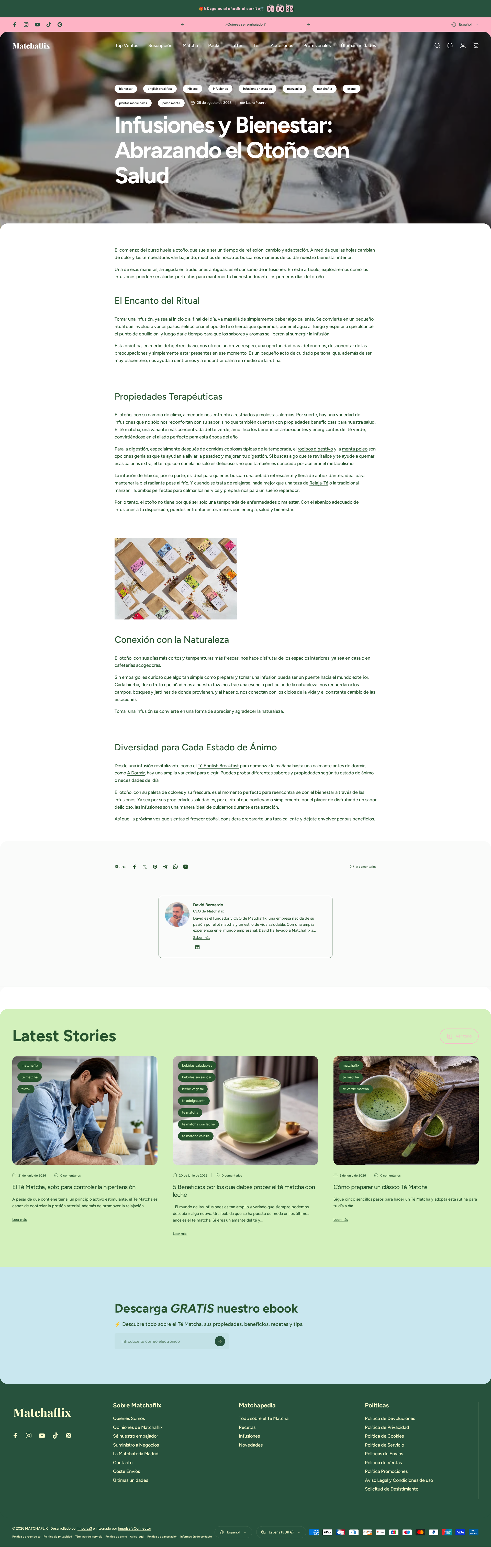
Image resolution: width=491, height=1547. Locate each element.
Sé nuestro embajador (135, 1436)
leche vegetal (193, 1089)
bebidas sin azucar (196, 1077)
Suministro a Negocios (136, 1445)
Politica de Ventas (383, 1462)
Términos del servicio (88, 1536)
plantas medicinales (133, 103)
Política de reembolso (26, 1536)
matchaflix (324, 89)
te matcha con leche (198, 1124)
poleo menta (171, 103)
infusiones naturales (257, 89)
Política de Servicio (384, 1445)
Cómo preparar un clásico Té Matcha (380, 1187)
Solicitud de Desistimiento (391, 1489)
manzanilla (294, 89)
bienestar (125, 89)
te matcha (29, 1077)
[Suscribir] (220, 1341)
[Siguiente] (308, 24)
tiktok (25, 1089)
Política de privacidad (57, 1536)
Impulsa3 (84, 1528)
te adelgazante (194, 1101)
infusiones (220, 89)
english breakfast (160, 89)
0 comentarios (366, 866)
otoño (351, 89)
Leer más (19, 1219)
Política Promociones (386, 1471)
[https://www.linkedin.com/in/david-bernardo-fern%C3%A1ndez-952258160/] (197, 947)
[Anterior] (182, 24)
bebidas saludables (197, 1065)
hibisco (192, 89)
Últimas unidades (130, 1480)
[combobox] (465, 24)
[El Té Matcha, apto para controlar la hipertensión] (85, 1110)
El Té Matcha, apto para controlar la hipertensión (74, 1187)
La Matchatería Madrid (136, 1453)
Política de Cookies (384, 1436)
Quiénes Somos (129, 1418)
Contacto (122, 1462)
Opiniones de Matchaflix (138, 1427)
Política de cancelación (162, 1536)
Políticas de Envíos (384, 1453)
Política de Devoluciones (390, 1418)
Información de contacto (196, 1536)
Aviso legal (137, 1536)
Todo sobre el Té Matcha (263, 1418)
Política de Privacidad (387, 1427)
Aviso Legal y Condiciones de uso (399, 1480)
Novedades (251, 1445)
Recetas (247, 1427)
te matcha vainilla (195, 1136)
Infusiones (249, 1436)
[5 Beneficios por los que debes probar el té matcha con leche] (245, 1110)
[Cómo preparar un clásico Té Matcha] (406, 1110)
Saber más (201, 937)
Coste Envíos (126, 1471)
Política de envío (116, 1536)
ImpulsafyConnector (134, 1528)
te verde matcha (356, 1089)
